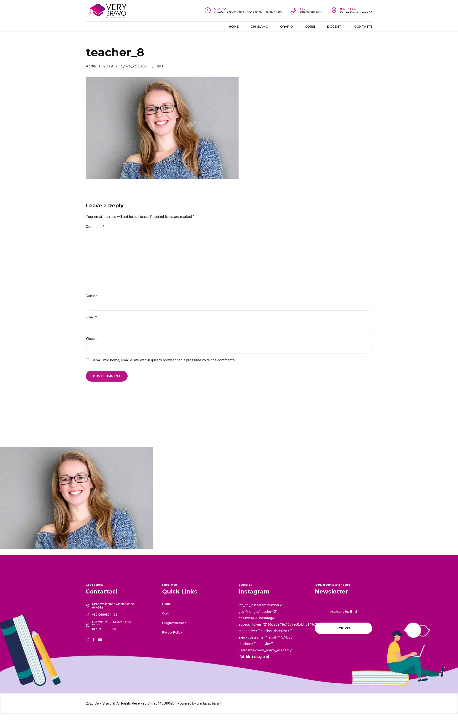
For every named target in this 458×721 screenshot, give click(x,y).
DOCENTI (334, 26)
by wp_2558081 (134, 66)
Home (166, 604)
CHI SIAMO (259, 26)
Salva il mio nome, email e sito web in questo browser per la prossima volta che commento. (163, 360)
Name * (92, 296)
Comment (95, 227)
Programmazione (174, 623)
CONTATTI (363, 26)
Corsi (166, 613)
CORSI (310, 26)
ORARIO (286, 26)
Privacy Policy (172, 632)
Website (92, 339)
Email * (91, 317)
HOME (234, 26)
